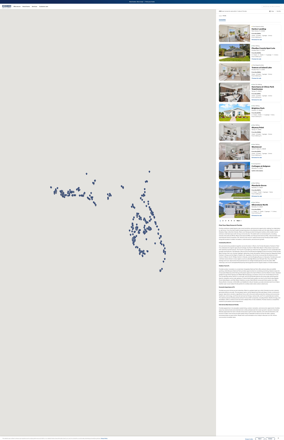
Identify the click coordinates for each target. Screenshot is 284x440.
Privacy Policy (104, 438)
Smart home (26, 6)
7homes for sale (256, 59)
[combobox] (271, 6)
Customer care (43, 6)
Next (238, 221)
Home (220, 15)
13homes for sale (257, 215)
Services (34, 6)
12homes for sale (257, 100)
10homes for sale (257, 39)
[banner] (142, 2)
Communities (222, 19)
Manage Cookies (249, 439)
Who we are (17, 6)
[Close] (278, 438)
